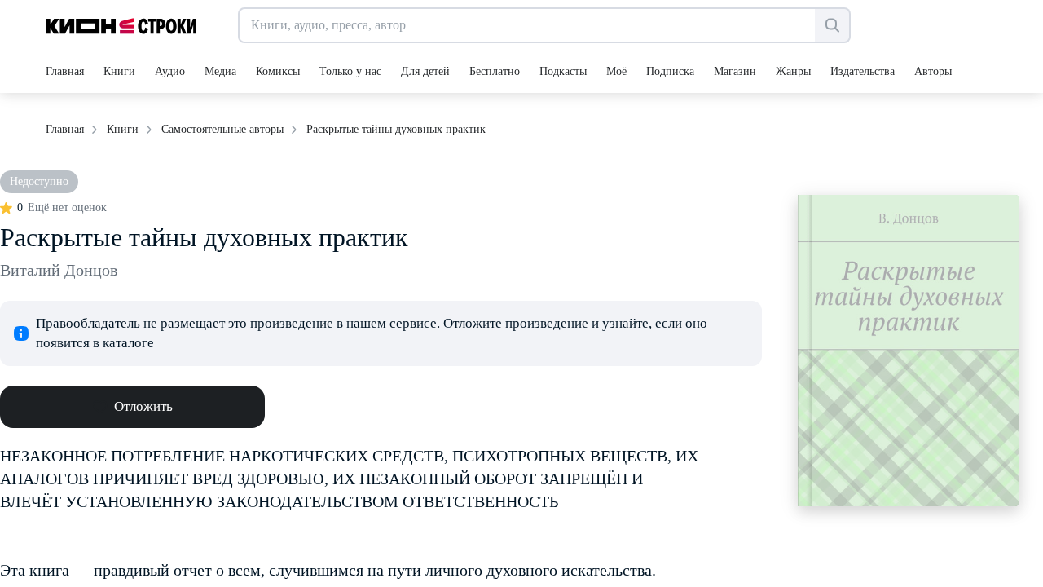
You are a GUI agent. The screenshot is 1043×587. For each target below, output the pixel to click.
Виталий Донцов (58, 270)
